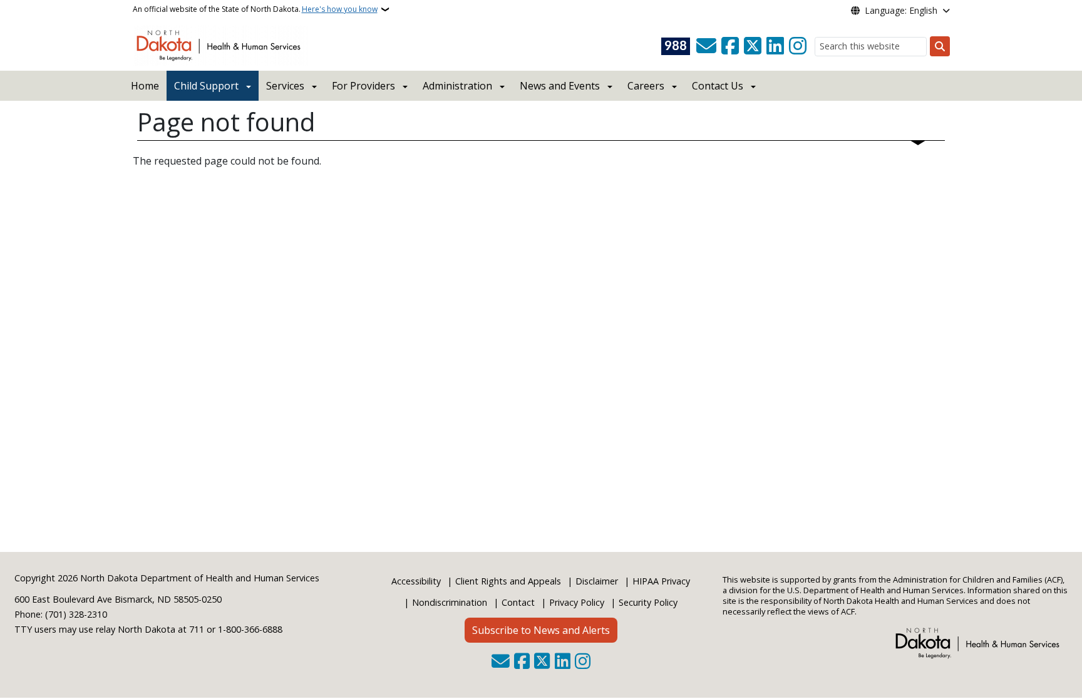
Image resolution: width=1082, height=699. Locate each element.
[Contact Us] (706, 46)
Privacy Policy (576, 602)
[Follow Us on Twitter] (752, 46)
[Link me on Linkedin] (775, 46)
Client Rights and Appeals (508, 581)
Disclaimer (596, 581)
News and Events (560, 86)
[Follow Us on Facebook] (730, 46)
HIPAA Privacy (661, 581)
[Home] (221, 44)
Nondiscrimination (449, 602)
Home (145, 86)
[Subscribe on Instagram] (797, 46)
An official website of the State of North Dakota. (255, 9)
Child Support (206, 86)
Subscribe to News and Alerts (541, 630)
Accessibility (416, 581)
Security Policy (648, 602)
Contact (518, 602)
